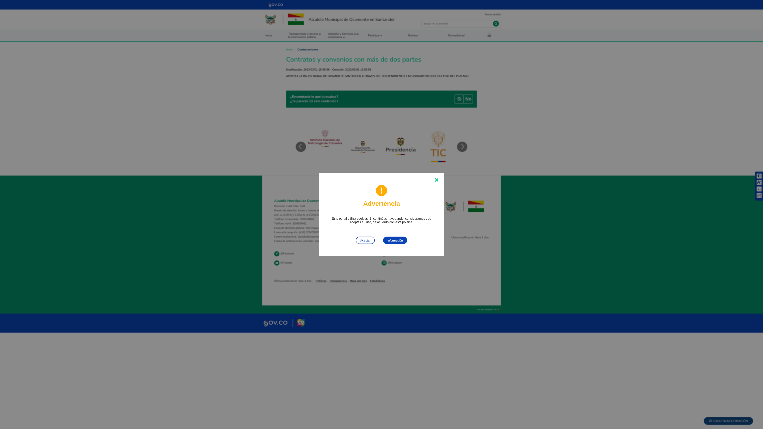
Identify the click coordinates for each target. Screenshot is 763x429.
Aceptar (365, 240)
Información (395, 240)
